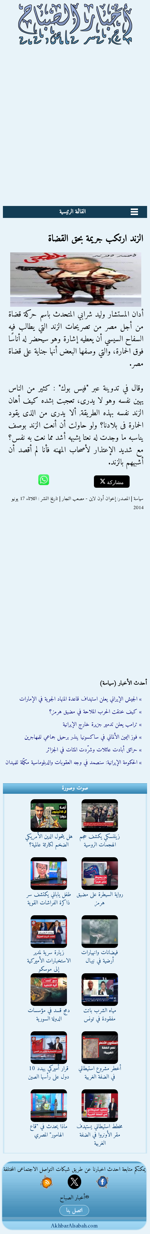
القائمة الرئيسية (72, 212)
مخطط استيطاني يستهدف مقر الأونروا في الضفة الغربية (99, 1135)
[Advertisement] (75, 127)
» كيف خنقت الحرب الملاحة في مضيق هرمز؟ (95, 712)
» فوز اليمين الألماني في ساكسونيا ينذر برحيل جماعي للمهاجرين (83, 737)
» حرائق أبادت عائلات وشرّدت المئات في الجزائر (94, 750)
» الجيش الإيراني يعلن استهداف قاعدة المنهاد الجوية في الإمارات (80, 699)
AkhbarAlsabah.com (74, 1226)
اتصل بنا (74, 1210)
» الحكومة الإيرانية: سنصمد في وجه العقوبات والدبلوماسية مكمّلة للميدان (73, 763)
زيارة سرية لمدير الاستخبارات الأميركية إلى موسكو (49, 961)
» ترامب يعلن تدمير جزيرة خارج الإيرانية (102, 724)
